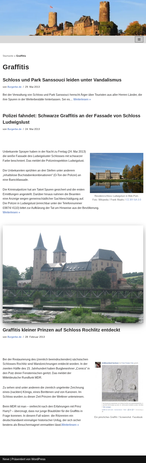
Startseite (8, 55)
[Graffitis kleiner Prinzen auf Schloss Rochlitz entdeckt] (73, 274)
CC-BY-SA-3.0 (133, 199)
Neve (6, 459)
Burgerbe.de (14, 86)
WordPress (38, 459)
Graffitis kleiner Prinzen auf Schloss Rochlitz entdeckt (61, 330)
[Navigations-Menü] (139, 39)
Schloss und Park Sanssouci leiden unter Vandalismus (62, 80)
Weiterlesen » (82, 99)
